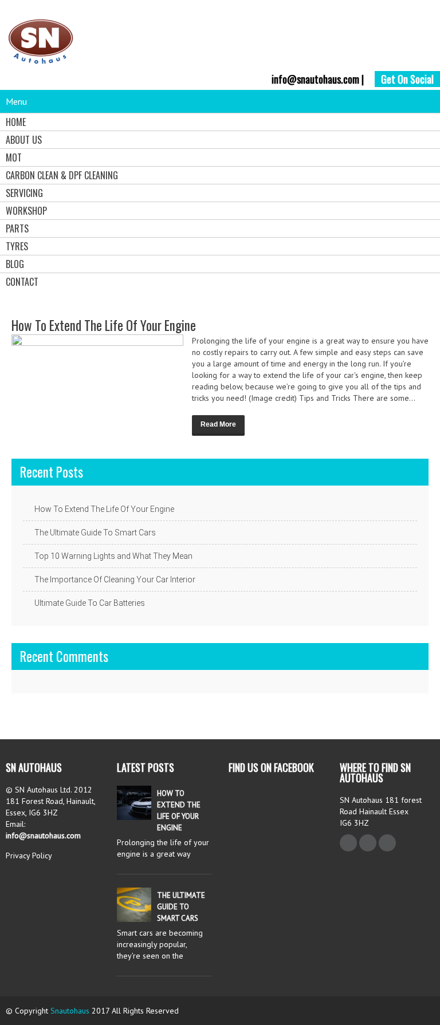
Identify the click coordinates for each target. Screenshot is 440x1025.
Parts (17, 228)
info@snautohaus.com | (317, 79)
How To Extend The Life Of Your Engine (103, 325)
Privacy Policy (29, 855)
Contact (22, 282)
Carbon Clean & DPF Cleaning (62, 175)
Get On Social (407, 79)
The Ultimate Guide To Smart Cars (95, 532)
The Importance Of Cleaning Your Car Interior (114, 579)
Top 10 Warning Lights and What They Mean (113, 556)
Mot (14, 157)
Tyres (17, 246)
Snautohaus (69, 1011)
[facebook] (348, 842)
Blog (15, 264)
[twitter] (367, 842)
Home (16, 122)
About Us (24, 140)
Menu (16, 101)
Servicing (24, 193)
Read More (218, 424)
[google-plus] (387, 842)
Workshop (26, 211)
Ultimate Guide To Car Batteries (89, 603)
